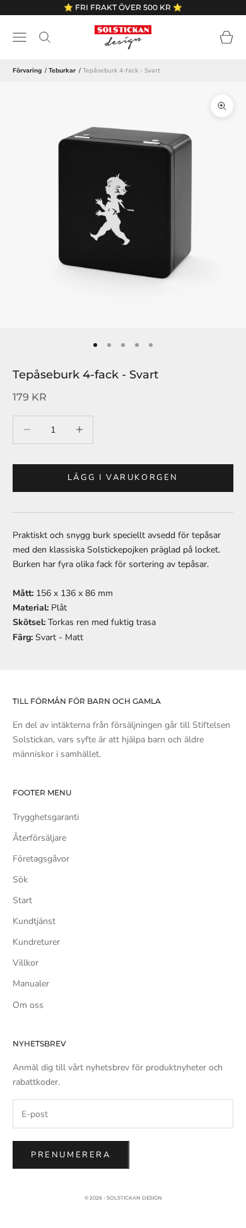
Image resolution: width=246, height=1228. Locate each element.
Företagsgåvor (41, 859)
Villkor (25, 963)
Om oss (28, 1005)
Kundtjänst (34, 921)
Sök (20, 880)
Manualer (31, 984)
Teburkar (62, 70)
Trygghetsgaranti (46, 817)
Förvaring (27, 70)
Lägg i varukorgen (123, 477)
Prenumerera (71, 1155)
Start (22, 900)
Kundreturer (36, 942)
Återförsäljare (39, 838)
